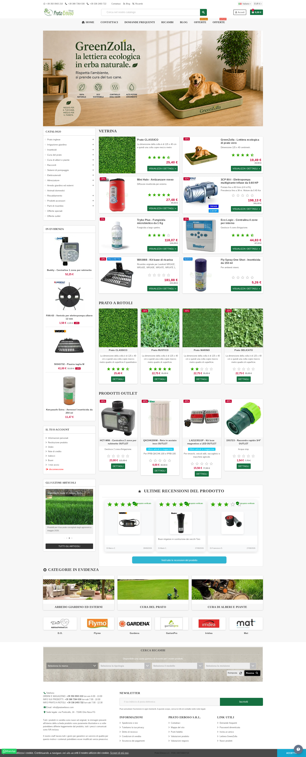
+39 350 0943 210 (54, 4)
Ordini (50, 447)
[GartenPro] (134, 623)
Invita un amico (227, 732)
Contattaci (116, 4)
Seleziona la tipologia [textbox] (112, 666)
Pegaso (246, 633)
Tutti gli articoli (69, 546)
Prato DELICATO (243, 350)
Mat (209, 633)
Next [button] (263, 626)
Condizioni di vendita (131, 736)
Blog (127, 4)
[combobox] (154, 12)
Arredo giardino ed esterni (78, 607)
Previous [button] (43, 626)
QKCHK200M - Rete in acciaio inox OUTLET (160, 442)
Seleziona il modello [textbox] (164, 666)
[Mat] (209, 623)
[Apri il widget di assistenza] (298, 749)
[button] (69, 538)
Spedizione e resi (130, 723)
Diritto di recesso (130, 732)
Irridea (171, 633)
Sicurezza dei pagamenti (133, 741)
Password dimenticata (230, 727)
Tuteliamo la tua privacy (133, 727)
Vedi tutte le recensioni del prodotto (179, 560)
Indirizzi (51, 456)
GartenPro (134, 633)
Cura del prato (153, 607)
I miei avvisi (53, 465)
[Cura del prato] (153, 589)
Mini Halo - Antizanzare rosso (155, 179)
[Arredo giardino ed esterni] (78, 589)
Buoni (50, 460)
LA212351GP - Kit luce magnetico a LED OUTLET (201, 442)
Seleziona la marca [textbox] (58, 666)
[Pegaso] (246, 623)
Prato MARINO (202, 350)
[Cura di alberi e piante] (227, 589)
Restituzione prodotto (58, 442)
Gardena (97, 633)
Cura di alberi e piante (227, 607)
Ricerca (250, 673)
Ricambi (139, 4)
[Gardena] (97, 623)
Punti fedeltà (176, 732)
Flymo (60, 633)
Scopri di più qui (119, 753)
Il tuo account (57, 429)
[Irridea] (171, 623)
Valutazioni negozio (180, 741)
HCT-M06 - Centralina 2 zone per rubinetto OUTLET (118, 442)
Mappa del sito (177, 727)
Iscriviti (243, 701)
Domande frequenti (228, 723)
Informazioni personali (58, 438)
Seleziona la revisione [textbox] (218, 666)
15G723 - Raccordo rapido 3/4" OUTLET (243, 442)
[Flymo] (60, 623)
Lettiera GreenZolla (228, 736)
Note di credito (54, 451)
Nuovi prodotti (226, 741)
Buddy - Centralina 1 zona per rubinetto (69, 270)
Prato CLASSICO (147, 139)
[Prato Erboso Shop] (59, 12)
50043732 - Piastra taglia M (69, 364)
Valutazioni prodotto (180, 736)
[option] (78, 592)
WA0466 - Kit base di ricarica (155, 259)
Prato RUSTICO (159, 350)
